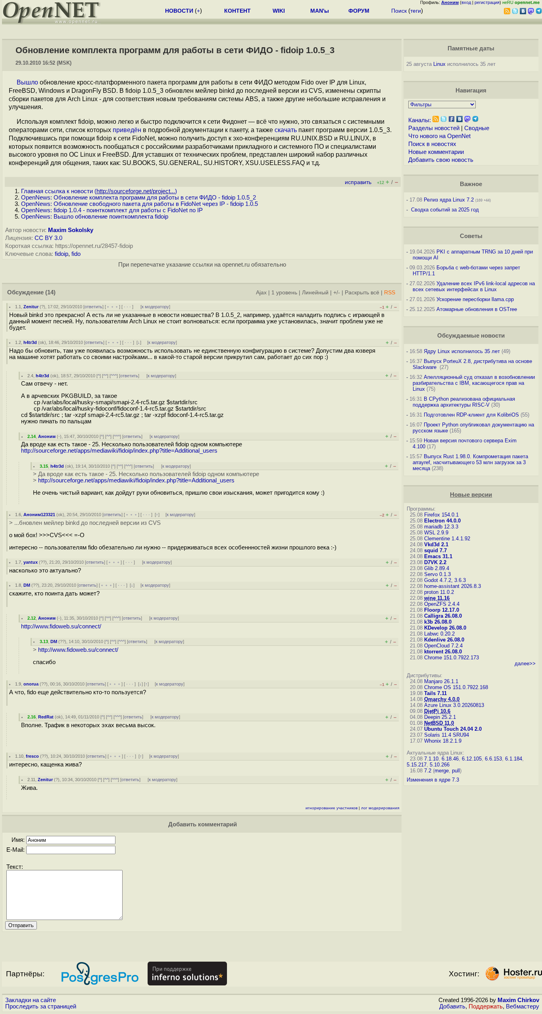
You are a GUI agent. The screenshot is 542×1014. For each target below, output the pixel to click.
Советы (471, 236)
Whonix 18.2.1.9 (442, 741)
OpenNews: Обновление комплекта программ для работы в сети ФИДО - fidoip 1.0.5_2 (138, 197)
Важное (471, 184)
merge (441, 771)
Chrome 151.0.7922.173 (451, 658)
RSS (389, 293)
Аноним (47, 436)
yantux (30, 562)
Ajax (261, 293)
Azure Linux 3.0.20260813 (454, 705)
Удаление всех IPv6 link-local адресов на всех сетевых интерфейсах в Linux (474, 286)
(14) (50, 292)
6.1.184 (513, 759)
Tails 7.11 (435, 693)
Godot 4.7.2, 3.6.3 (445, 580)
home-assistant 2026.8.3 (452, 586)
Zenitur (30, 306)
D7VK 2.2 (435, 562)
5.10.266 (440, 765)
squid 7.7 (435, 550)
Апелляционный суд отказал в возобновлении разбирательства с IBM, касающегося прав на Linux (474, 383)
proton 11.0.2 (439, 592)
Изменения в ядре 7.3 (433, 780)
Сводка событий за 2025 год (445, 210)
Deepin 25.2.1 (440, 717)
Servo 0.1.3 (437, 574)
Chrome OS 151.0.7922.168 (456, 687)
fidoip (61, 254)
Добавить (452, 1006)
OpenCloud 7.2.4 (443, 646)
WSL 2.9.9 (436, 533)
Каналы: (419, 120)
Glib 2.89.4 (436, 568)
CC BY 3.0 (48, 238)
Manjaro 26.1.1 (441, 681)
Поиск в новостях (432, 144)
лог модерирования (380, 808)
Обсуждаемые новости (471, 335)
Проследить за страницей (40, 1006)
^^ (105, 375)
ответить (93, 306)
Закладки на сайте (30, 1000)
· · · (127, 306)
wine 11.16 (437, 598)
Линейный (315, 293)
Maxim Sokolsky (70, 230)
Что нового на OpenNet (439, 136)
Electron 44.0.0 (442, 521)
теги (415, 11)
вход (466, 2)
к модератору (155, 306)
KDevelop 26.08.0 (445, 628)
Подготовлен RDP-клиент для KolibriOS (471, 415)
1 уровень (284, 293)
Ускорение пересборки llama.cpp (475, 299)
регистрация (487, 2)
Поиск (399, 11)
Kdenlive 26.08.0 (444, 640)
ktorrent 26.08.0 (443, 652)
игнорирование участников (331, 808)
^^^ (114, 375)
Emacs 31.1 (438, 556)
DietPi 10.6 (437, 711)
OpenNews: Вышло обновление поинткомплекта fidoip (94, 216)
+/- (336, 293)
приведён (127, 130)
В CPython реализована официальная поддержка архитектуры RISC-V (464, 402)
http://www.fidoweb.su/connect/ (61, 626)
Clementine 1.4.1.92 (447, 539)
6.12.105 (472, 759)
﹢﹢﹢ (112, 306)
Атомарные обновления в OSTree (476, 309)
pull (456, 771)
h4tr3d (30, 342)
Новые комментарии (436, 152)
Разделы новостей (433, 128)
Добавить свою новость (440, 160)
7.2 (427, 771)
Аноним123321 (39, 514)
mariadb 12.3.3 (441, 527)
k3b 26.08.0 (438, 622)
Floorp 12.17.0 (441, 610)
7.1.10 (431, 759)
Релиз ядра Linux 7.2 (449, 200)
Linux (439, 64)
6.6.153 (493, 759)
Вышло (27, 82)
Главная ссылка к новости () (99, 191)
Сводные (476, 128)
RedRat (46, 716)
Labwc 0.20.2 (439, 634)
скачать (286, 130)
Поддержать (486, 1006)
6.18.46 (450, 759)
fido (76, 254)
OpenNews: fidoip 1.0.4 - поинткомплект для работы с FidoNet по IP (112, 210)
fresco (32, 756)
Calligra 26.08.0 (443, 616)
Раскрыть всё (362, 293)
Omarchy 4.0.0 (441, 699)
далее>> (525, 663)
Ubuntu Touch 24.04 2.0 (453, 729)
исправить (358, 182)
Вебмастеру (522, 1006)
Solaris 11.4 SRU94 (446, 735)
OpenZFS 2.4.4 (441, 604)
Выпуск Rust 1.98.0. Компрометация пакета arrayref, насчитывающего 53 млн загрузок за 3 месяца (470, 462)
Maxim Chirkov (518, 1000)
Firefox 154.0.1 (441, 515)
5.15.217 (417, 765)
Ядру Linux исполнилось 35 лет (462, 351)
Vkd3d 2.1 (436, 544)
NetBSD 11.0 (439, 723)
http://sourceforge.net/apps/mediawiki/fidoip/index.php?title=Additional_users (119, 450)
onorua (30, 684)
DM (26, 585)
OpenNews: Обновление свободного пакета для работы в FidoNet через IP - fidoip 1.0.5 (139, 204)
